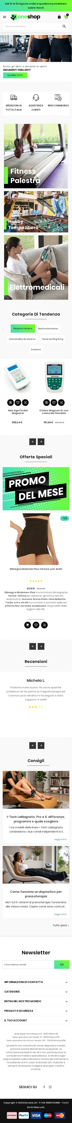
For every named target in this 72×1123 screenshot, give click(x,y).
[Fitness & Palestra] (36, 156)
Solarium (36, 349)
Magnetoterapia (23, 328)
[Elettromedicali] (36, 267)
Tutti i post (61, 925)
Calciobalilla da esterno (22, 339)
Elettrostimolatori (48, 328)
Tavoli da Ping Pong (52, 339)
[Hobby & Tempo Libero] (36, 212)
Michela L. (36, 680)
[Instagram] (50, 1087)
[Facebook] (44, 1087)
